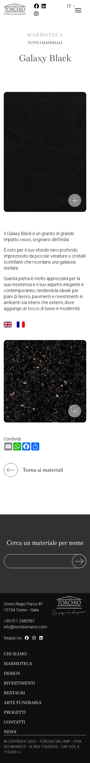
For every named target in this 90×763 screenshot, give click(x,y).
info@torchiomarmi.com (25, 627)
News (10, 732)
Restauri (14, 693)
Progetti (15, 712)
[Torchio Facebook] (27, 638)
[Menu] (78, 14)
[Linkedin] (44, 6)
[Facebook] (36, 6)
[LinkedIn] (41, 638)
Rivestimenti (19, 683)
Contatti (14, 722)
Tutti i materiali (45, 42)
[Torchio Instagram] (34, 638)
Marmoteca (45, 35)
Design (12, 673)
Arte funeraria (23, 702)
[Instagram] (36, 14)
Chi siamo (15, 654)
